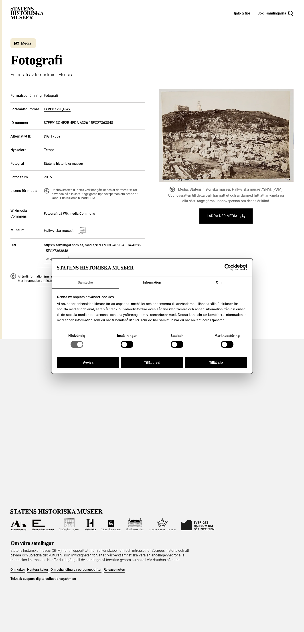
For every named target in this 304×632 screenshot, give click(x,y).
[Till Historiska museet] (90, 524)
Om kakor (17, 570)
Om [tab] (218, 282)
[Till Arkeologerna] (18, 524)
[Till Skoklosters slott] (135, 524)
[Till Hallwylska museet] (69, 524)
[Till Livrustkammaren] (111, 524)
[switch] (127, 344)
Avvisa (88, 362)
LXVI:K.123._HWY (57, 109)
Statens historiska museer (63, 164)
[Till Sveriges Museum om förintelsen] (197, 524)
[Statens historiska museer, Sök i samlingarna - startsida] (27, 13)
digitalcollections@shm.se (56, 579)
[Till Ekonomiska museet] (43, 524)
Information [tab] (152, 282)
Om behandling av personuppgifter (76, 570)
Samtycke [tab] (85, 282)
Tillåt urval (152, 362)
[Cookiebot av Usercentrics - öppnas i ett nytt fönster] (227, 267)
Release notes (114, 570)
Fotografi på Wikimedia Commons (69, 214)
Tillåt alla (216, 362)
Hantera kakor (37, 570)
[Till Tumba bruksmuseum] (162, 524)
